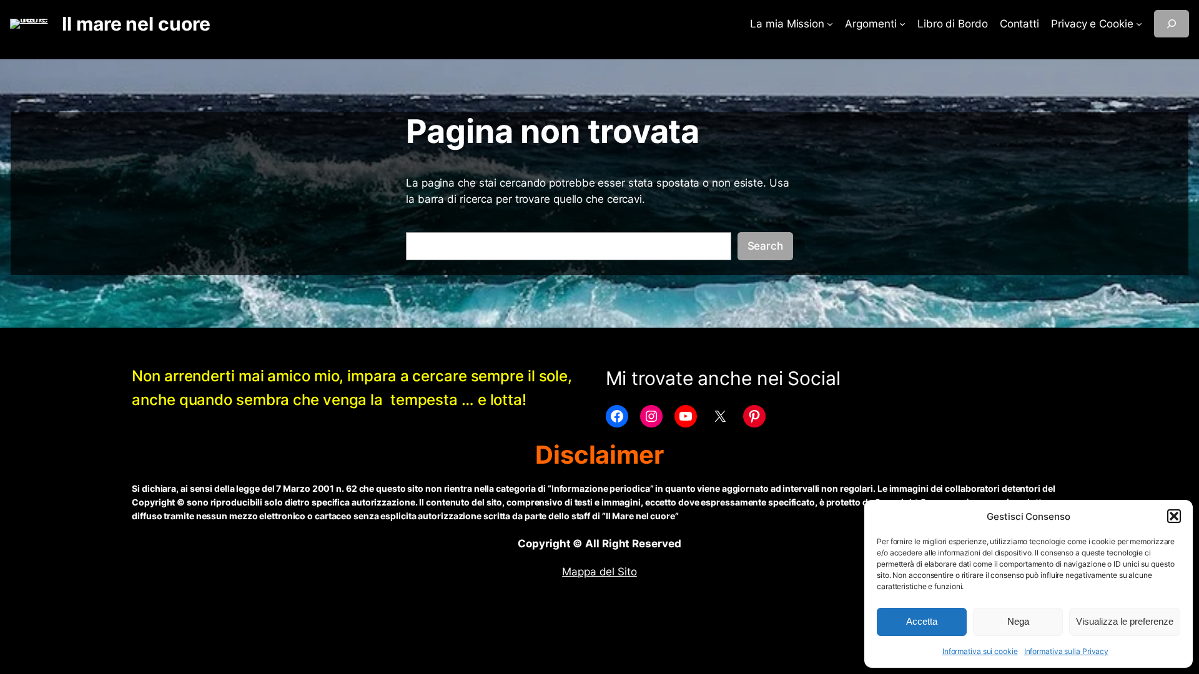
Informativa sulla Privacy (1066, 651)
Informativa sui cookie (980, 651)
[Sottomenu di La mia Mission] (830, 24)
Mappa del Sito (599, 571)
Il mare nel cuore (136, 23)
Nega (1018, 621)
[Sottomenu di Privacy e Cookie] (1139, 24)
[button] (1174, 516)
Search (765, 246)
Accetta (921, 621)
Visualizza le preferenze (1124, 621)
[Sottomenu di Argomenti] (902, 24)
